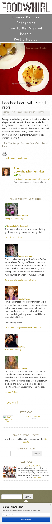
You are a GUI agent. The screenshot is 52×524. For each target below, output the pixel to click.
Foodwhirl (12, 402)
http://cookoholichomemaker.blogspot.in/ (32, 178)
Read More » (37, 477)
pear (13, 158)
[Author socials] (15, 175)
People (26, 34)
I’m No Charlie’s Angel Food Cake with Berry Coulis (23, 327)
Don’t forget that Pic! (32, 416)
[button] (26, 506)
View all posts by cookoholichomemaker (30, 182)
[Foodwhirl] (26, 8)
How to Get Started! (26, 28)
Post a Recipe (26, 39)
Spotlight (7, 115)
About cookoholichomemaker (29, 169)
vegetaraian (22, 158)
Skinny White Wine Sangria (15, 218)
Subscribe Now (26, 519)
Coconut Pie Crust (11, 392)
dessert (6, 158)
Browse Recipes (26, 17)
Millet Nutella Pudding (13, 349)
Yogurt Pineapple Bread (13, 237)
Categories (26, 22)
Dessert (41, 112)
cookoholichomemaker (26, 112)
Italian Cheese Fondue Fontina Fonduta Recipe (21, 280)
